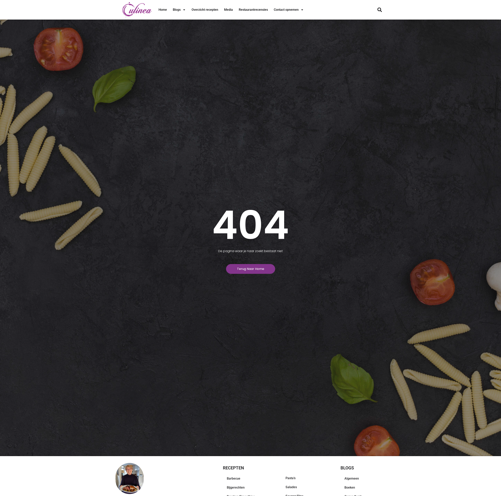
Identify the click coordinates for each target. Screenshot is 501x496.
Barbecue (233, 478)
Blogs (177, 10)
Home (163, 10)
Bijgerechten (236, 487)
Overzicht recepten (205, 10)
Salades (291, 487)
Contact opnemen (286, 10)
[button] (380, 10)
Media (228, 10)
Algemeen (351, 478)
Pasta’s (291, 478)
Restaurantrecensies (253, 10)
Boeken (349, 487)
